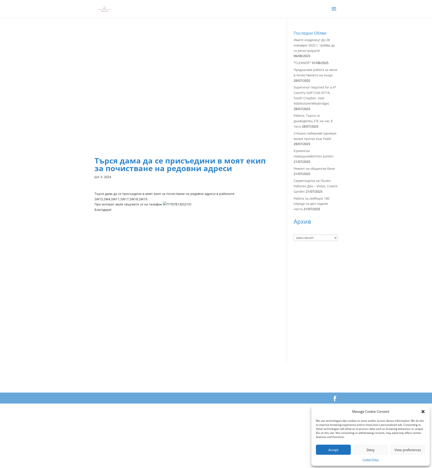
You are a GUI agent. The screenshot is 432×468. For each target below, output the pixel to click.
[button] (423, 411)
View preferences (407, 450)
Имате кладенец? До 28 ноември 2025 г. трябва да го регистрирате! (314, 45)
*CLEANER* (302, 63)
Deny (371, 450)
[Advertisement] (183, 62)
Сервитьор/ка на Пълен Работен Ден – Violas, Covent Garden (316, 186)
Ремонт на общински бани (314, 168)
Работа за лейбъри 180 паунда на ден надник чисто (311, 203)
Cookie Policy (370, 459)
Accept (333, 450)
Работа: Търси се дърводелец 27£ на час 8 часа (313, 120)
